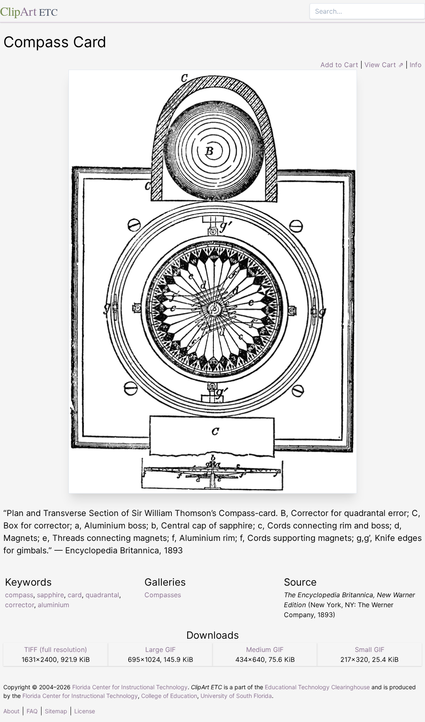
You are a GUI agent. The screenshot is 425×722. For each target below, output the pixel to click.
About (11, 711)
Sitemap (56, 711)
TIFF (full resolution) (55, 649)
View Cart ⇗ (383, 65)
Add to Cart (339, 65)
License (84, 711)
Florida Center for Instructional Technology (130, 687)
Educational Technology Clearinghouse (317, 687)
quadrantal (102, 595)
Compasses (162, 595)
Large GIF (160, 649)
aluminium (53, 605)
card (75, 595)
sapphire (50, 595)
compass (19, 595)
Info (416, 65)
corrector (19, 605)
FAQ (32, 711)
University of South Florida (236, 695)
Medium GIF (264, 649)
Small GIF (369, 649)
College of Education (169, 695)
